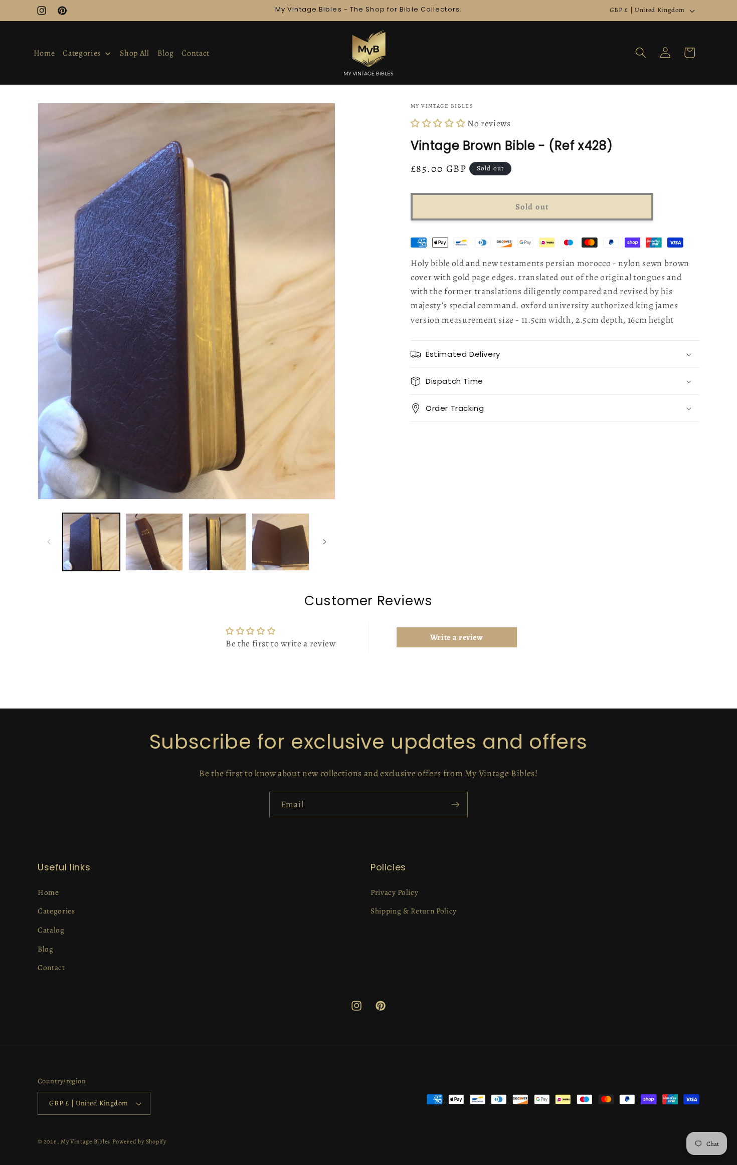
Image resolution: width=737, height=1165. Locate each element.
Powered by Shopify (139, 1141)
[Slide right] (324, 542)
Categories (56, 910)
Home (48, 892)
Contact (51, 967)
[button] (641, 53)
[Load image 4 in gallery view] (280, 542)
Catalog (51, 929)
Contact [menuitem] (195, 53)
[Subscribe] (455, 805)
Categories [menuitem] (82, 53)
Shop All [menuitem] (134, 53)
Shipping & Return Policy (414, 910)
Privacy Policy (394, 892)
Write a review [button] (456, 637)
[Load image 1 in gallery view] (91, 542)
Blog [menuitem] (165, 53)
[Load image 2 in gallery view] (154, 542)
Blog (46, 949)
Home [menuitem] (44, 53)
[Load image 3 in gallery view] (217, 542)
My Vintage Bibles (85, 1141)
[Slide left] (49, 542)
